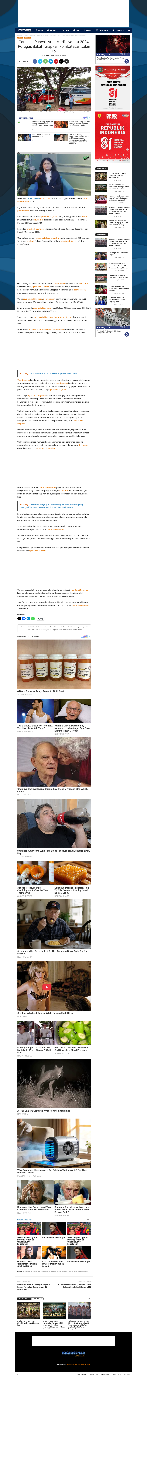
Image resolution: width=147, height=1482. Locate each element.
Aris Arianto (50, 55)
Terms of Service (105, 1374)
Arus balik (27, 1271)
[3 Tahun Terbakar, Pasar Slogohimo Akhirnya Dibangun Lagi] (28, 1310)
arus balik (31, 229)
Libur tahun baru (67, 1271)
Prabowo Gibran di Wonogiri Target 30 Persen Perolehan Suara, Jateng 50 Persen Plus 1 (33, 1287)
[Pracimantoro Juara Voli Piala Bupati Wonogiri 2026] (101, 278)
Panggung (103, 30)
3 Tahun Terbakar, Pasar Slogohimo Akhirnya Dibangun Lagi (28, 1323)
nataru (77, 1271)
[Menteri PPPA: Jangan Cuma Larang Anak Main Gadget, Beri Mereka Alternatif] (101, 199)
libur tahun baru (53, 238)
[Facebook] (35, 61)
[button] (128, 30)
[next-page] (90, 1298)
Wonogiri (32, 35)
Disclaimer (127, 1374)
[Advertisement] (54, 265)
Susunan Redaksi (82, 1374)
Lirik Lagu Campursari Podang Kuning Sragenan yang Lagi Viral (117, 299)
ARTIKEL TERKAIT (24, 1298)
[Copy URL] (72, 61)
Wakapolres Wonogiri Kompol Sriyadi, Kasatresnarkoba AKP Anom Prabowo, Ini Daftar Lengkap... (119, 210)
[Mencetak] (66, 61)
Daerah (52, 30)
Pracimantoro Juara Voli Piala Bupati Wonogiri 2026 (118, 276)
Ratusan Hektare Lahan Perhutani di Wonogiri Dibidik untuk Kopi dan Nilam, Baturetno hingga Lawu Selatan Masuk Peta (54, 1325)
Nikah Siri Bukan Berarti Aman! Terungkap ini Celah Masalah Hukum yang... (118, 223)
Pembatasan (24, 380)
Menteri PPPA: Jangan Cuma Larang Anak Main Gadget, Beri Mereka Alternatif (119, 198)
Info (77, 30)
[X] (40, 61)
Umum (40, 30)
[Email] (61, 61)
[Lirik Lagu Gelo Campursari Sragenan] (101, 256)
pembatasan (23, 210)
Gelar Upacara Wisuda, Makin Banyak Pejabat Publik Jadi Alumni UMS (74, 1285)
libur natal (38, 220)
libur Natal (57, 1271)
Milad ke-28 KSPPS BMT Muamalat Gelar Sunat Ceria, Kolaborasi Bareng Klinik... (119, 266)
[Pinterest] (56, 61)
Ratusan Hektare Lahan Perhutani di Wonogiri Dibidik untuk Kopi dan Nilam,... (119, 187)
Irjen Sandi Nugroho (48, 216)
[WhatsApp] (45, 61)
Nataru (26, 201)
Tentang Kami (94, 1374)
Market (88, 30)
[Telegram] (50, 61)
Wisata (65, 30)
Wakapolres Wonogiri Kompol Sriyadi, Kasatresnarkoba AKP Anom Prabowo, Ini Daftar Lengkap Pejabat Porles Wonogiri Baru (78, 1325)
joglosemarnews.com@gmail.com (78, 1364)
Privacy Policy (117, 1374)
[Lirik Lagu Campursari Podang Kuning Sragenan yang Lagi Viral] (101, 300)
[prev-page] (87, 1298)
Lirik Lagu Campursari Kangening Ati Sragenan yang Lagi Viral (119, 288)
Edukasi (118, 30)
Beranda (19, 35)
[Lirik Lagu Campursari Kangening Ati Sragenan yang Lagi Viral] (101, 289)
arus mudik (41, 238)
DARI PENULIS (37, 1298)
